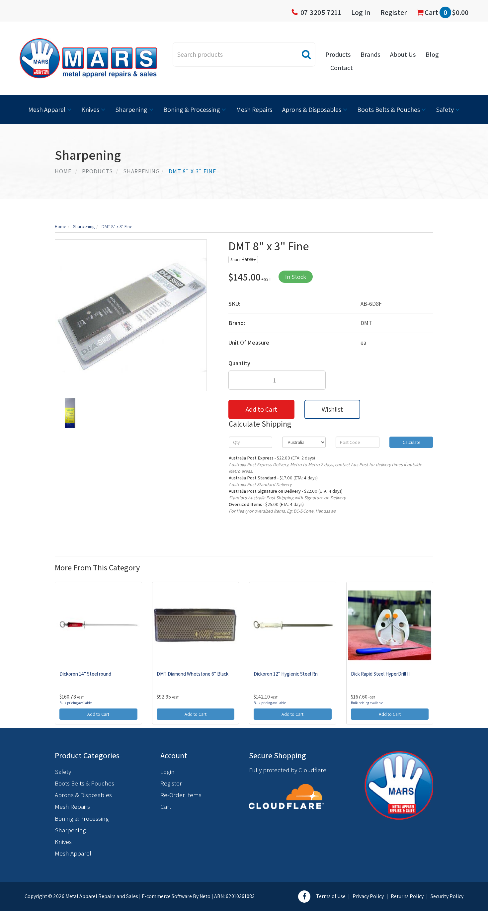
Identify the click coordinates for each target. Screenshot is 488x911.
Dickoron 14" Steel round (85, 674)
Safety (445, 109)
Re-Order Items (181, 795)
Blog (432, 54)
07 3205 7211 (321, 12)
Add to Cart (261, 409)
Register (393, 12)
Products (338, 54)
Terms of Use (331, 896)
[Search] (306, 54)
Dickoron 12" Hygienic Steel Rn (286, 674)
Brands (370, 54)
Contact (341, 67)
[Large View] (70, 413)
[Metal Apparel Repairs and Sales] (88, 58)
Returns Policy (407, 896)
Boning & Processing (191, 109)
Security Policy (447, 896)
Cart (445, 12)
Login (167, 772)
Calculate (411, 442)
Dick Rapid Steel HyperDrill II (380, 674)
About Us (403, 54)
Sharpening (131, 109)
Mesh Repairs (254, 109)
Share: (236, 259)
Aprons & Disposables (311, 109)
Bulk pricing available (75, 703)
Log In (360, 12)
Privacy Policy (368, 896)
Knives (90, 109)
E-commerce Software (167, 896)
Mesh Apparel (46, 109)
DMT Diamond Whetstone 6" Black (192, 674)
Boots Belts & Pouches (388, 109)
